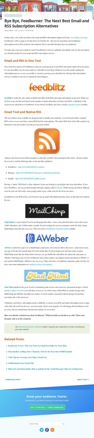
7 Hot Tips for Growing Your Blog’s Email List (27, 357)
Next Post (83, 379)
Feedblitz (8, 97)
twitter (42, 430)
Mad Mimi (8, 287)
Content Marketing (13, 15)
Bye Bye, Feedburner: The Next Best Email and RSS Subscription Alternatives (46, 23)
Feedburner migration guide (57, 228)
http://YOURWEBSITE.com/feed (31, 167)
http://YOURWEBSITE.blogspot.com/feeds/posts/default (38, 172)
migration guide (74, 104)
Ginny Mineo (9, 30)
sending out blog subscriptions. (41, 264)
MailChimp (9, 222)
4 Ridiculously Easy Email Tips (21, 363)
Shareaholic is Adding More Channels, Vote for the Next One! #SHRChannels (40, 351)
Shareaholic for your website (29, 327)
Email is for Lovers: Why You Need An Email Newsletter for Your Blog (37, 345)
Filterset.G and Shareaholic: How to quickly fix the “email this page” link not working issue (45, 368)
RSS (52, 430)
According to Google (79, 37)
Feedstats (58, 187)
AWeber (7, 247)
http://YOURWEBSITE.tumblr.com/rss (31, 178)
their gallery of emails (15, 290)
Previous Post (13, 379)
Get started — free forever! (47, 407)
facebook (47, 430)
